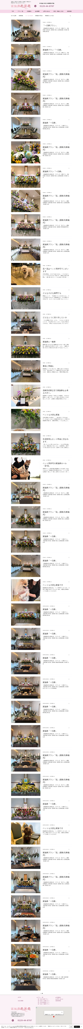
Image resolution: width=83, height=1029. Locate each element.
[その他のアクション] (69, 22)
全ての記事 (13, 15)
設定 (71, 1026)
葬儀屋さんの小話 (49, 15)
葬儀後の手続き (39, 15)
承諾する (77, 1026)
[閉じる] (81, 1027)
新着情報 (21, 15)
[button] (70, 16)
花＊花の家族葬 (29, 15)
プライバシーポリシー (28, 1027)
